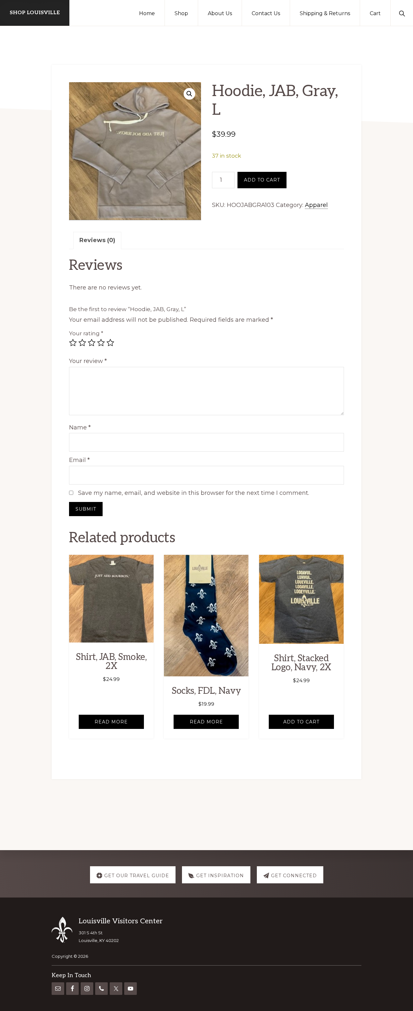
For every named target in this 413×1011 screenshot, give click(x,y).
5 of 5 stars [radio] (110, 343)
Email (79, 460)
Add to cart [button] (301, 722)
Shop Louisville (35, 13)
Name (80, 427)
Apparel (316, 205)
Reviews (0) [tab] (97, 240)
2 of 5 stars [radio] (82, 343)
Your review (88, 361)
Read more (111, 722)
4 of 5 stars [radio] (101, 343)
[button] (402, 13)
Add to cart (262, 180)
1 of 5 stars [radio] (73, 343)
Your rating (86, 333)
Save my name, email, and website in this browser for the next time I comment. (193, 492)
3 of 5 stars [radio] (92, 343)
